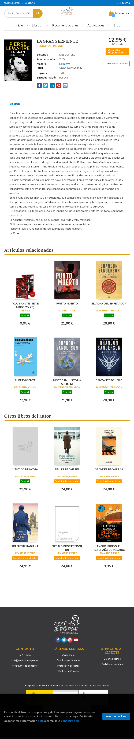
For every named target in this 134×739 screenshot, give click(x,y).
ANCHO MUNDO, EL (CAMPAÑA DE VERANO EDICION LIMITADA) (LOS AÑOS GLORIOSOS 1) (109, 548)
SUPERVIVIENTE (25, 380)
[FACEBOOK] (58, 640)
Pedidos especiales (112, 664)
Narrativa (64, 64)
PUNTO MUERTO (67, 303)
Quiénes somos (12, 3)
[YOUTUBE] (76, 640)
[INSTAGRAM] (70, 640)
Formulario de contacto (25, 665)
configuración (70, 721)
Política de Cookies (68, 671)
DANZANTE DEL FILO (108, 380)
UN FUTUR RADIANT (25, 546)
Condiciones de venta (68, 660)
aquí (40, 721)
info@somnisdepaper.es (25, 660)
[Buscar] (38, 13)
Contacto (30, 3)
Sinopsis (15, 103)
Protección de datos (68, 665)
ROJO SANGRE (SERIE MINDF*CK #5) (25, 305)
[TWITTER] (64, 640)
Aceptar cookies (116, 716)
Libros (37, 25)
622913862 (25, 655)
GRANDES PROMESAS (109, 469)
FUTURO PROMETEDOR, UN (67, 548)
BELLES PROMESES (67, 469)
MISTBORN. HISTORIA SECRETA (67, 382)
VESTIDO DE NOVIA (25, 469)
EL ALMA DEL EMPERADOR (109, 303)
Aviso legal (68, 655)
